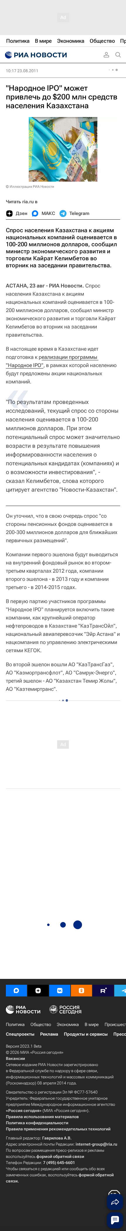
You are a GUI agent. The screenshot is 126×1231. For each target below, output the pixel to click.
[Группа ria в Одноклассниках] (81, 990)
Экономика (68, 1024)
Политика (15, 1024)
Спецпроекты (20, 1034)
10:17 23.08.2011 (22, 70)
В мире (92, 1024)
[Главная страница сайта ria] (35, 55)
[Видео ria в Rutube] (103, 990)
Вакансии (15, 1058)
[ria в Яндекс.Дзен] (38, 990)
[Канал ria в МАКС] (16, 990)
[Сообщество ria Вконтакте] (59, 990)
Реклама (49, 1034)
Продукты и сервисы (86, 1034)
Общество (40, 1024)
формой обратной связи (60, 1156)
